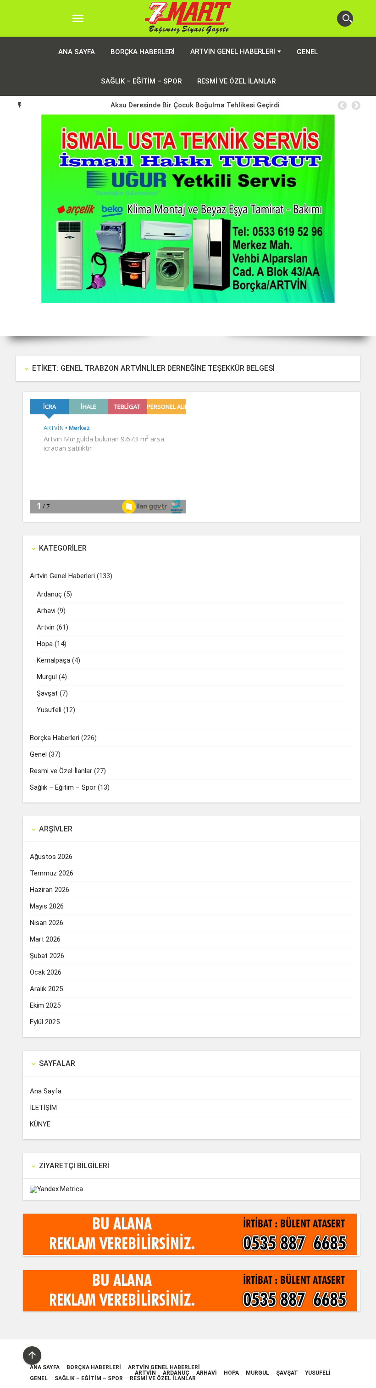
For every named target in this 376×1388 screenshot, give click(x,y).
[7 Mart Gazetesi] (188, 18)
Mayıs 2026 (47, 906)
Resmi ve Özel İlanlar (236, 81)
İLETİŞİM (43, 1108)
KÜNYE (40, 1124)
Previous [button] (341, 105)
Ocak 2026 (45, 972)
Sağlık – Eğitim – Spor (141, 81)
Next (362, 225)
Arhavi (46, 611)
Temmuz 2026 (51, 873)
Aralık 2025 (46, 989)
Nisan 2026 (46, 923)
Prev (14, 225)
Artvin (46, 627)
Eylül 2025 (45, 1022)
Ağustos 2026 (51, 857)
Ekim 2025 (45, 1005)
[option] (195, 105)
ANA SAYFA (76, 52)
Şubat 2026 (47, 956)
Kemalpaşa (53, 660)
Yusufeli (49, 710)
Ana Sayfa (45, 1091)
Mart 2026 (45, 939)
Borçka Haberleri (143, 52)
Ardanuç (49, 594)
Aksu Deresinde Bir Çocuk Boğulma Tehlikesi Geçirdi (195, 105)
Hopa (45, 644)
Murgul (47, 677)
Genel (307, 52)
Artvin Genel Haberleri (232, 51)
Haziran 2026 (49, 890)
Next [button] (355, 105)
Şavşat (47, 693)
